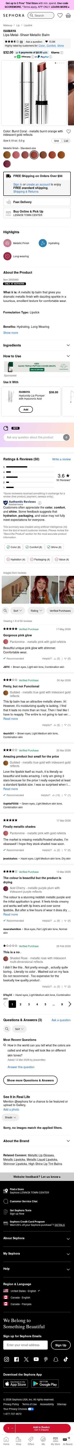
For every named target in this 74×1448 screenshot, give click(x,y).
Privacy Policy (11, 1404)
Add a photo (11, 1109)
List (66, 140)
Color (42, 45)
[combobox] (41, 15)
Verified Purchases (60, 610)
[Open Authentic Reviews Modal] (39, 503)
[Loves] (60, 15)
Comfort (51, 45)
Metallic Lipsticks (14, 1159)
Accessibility (47, 1404)
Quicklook (10, 401)
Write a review (61, 459)
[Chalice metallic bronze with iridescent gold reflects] (52, 154)
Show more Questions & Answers (30, 1080)
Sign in (17, 184)
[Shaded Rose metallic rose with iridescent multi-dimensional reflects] (25, 154)
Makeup (7, 25)
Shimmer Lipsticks (15, 1164)
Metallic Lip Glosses (41, 1155)
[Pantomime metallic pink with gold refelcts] (16, 154)
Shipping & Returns (25, 191)
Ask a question (34, 41)
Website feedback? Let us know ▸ (37, 1177)
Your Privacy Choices (15, 1408)
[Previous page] (4, 1004)
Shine (60, 45)
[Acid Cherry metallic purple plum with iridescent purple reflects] (7, 163)
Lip (18, 25)
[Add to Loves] (68, 131)
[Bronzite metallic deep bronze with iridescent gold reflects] (61, 154)
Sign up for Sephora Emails (22, 1336)
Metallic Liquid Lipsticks (42, 1159)
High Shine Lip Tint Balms (45, 1164)
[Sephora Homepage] (14, 15)
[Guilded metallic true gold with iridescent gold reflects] (7, 154)
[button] (62, 53)
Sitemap (61, 1404)
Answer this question (21, 1067)
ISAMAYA (9, 31)
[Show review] (16, 590)
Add (25, 409)
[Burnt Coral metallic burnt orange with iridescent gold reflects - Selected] (34, 154)
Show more (10, 332)
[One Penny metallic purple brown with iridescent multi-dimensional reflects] (43, 154)
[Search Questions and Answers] (7, 1029)
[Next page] (70, 1004)
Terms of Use (29, 1404)
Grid (56, 140)
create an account (38, 184)
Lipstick (28, 25)
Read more (10, 719)
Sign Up (60, 1345)
